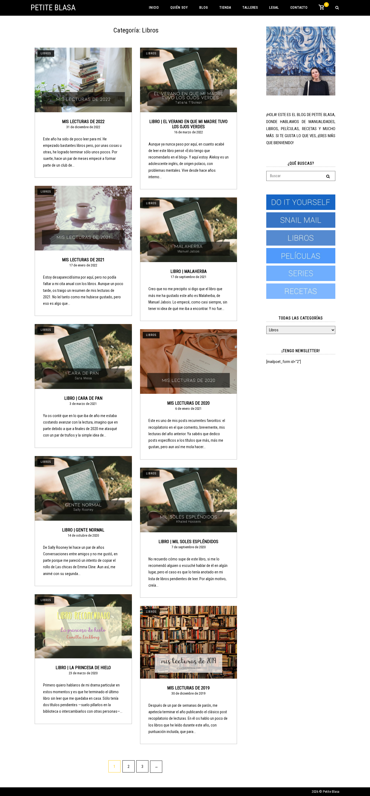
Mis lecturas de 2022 (83, 121)
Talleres (250, 7)
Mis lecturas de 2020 (188, 403)
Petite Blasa (53, 7)
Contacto (299, 7)
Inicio (154, 7)
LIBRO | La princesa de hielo (83, 667)
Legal (274, 7)
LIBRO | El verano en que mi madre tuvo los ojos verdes (188, 124)
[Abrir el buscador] (337, 8)
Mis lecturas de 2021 (83, 259)
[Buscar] (328, 176)
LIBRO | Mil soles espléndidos (188, 541)
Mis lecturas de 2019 (188, 688)
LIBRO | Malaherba (188, 271)
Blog (203, 7)
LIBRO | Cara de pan (83, 398)
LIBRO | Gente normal (83, 530)
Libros (46, 53)
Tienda (225, 7)
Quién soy (179, 7)
